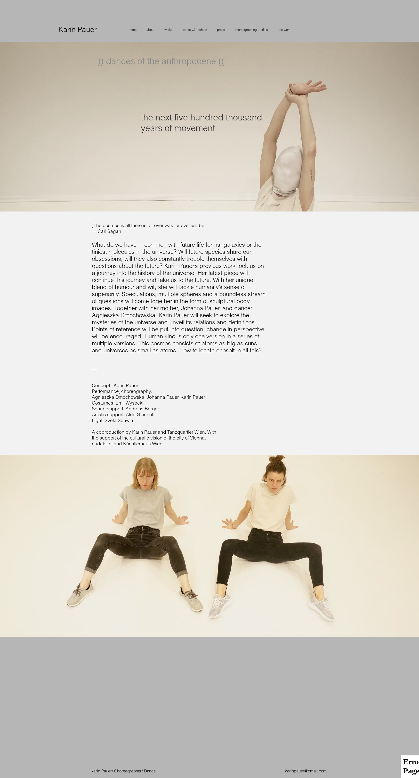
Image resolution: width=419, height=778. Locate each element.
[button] (150, 30)
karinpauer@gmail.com (306, 770)
